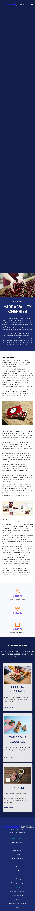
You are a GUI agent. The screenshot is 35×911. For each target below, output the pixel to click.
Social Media (17, 871)
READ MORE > (9, 707)
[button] (31, 4)
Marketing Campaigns (17, 883)
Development (17, 850)
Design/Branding (17, 842)
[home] (14, 5)
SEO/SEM (17, 854)
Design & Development (17, 891)
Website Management (17, 867)
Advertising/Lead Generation (17, 875)
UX (17, 846)
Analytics (17, 907)
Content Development (17, 858)
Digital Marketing (17, 895)
